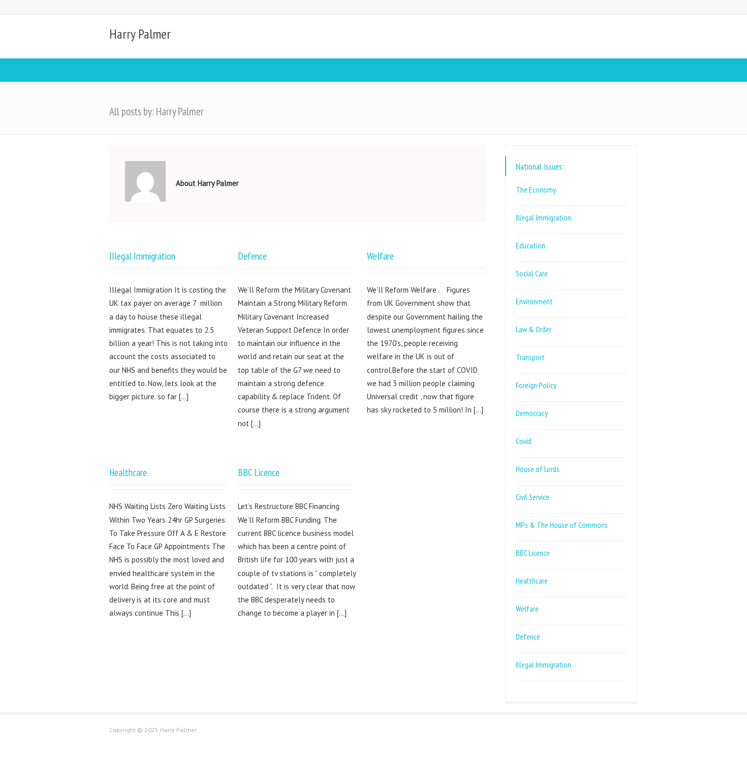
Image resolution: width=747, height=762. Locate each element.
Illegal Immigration (142, 255)
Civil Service (532, 497)
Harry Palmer (140, 34)
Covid (524, 441)
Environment (534, 301)
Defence (252, 255)
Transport (530, 357)
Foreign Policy (536, 385)
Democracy (532, 413)
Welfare (380, 255)
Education (530, 245)
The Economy (536, 189)
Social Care (532, 273)
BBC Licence (258, 472)
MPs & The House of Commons (562, 525)
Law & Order (533, 329)
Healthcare (128, 472)
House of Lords (537, 469)
